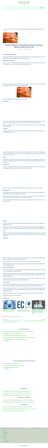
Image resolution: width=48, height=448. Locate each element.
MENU (43, 7)
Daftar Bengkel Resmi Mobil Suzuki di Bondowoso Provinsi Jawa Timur (16, 391)
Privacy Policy (5, 432)
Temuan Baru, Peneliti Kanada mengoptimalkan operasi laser (14, 339)
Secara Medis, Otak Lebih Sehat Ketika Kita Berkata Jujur (14, 333)
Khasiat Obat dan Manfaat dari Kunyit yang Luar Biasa (13, 365)
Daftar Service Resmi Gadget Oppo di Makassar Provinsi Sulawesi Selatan (17, 406)
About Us (4, 430)
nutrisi (14, 153)
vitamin (19, 122)
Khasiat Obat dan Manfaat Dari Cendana (10, 367)
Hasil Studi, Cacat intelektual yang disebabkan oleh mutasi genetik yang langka (18, 331)
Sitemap (4, 436)
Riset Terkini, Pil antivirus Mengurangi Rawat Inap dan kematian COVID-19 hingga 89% (19, 337)
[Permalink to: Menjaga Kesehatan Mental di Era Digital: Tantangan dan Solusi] (9, 304)
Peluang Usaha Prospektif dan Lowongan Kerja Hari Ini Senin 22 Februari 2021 (18, 400)
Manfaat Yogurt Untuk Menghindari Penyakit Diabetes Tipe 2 (35, 321)
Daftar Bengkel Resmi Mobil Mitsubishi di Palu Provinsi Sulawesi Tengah (17, 393)
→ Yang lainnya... (6, 340)
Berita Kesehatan (9, 316)
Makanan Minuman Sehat (17, 316)
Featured (4, 438)
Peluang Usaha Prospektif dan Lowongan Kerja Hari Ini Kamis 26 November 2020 (18, 402)
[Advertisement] (24, 19)
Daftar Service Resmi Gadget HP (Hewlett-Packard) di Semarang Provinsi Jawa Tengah (20, 408)
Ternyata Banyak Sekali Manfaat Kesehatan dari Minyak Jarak (15, 335)
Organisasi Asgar (24, 2)
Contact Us (5, 434)
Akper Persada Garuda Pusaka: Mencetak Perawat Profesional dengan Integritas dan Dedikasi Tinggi (38, 311)
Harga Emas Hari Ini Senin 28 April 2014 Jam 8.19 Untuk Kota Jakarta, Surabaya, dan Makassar (12, 321)
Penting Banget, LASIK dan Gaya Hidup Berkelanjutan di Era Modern (23, 310)
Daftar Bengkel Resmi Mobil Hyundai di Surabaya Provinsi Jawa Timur (16, 395)
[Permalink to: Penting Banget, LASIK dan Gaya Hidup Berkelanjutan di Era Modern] (24, 304)
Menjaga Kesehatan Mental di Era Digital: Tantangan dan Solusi (9, 310)
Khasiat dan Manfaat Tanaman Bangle (10, 363)
